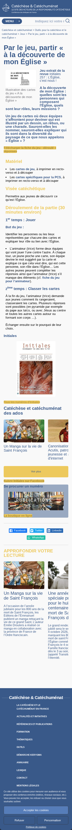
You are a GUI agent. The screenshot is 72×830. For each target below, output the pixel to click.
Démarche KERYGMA (29, 755)
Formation (23, 732)
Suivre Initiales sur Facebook (24, 481)
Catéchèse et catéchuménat (17, 30)
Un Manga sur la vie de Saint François (23, 448)
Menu (10, 21)
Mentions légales (28, 785)
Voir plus (36, 471)
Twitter (38, 530)
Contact (22, 778)
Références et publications (34, 724)
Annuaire (23, 762)
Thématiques (24, 739)
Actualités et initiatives (32, 716)
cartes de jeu (25, 169)
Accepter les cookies (36, 810)
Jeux (22, 34)
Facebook (19, 530)
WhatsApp (37, 537)
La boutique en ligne (18, 515)
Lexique (21, 770)
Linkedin (56, 530)
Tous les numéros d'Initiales (22, 402)
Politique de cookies (36, 827)
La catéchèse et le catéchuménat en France (33, 707)
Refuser (19, 820)
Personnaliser (52, 820)
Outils (21, 747)
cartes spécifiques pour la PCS (38, 177)
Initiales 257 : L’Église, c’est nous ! (50, 77)
